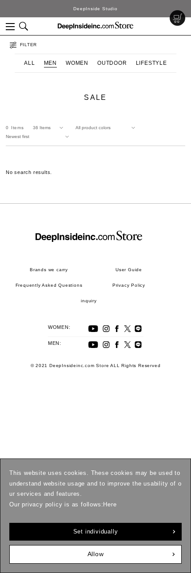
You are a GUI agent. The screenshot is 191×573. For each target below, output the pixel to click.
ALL (29, 63)
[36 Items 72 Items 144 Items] (50, 127)
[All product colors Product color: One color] (107, 127)
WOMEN (77, 63)
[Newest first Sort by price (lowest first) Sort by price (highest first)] (39, 136)
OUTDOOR (112, 63)
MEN (50, 63)
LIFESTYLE (151, 63)
